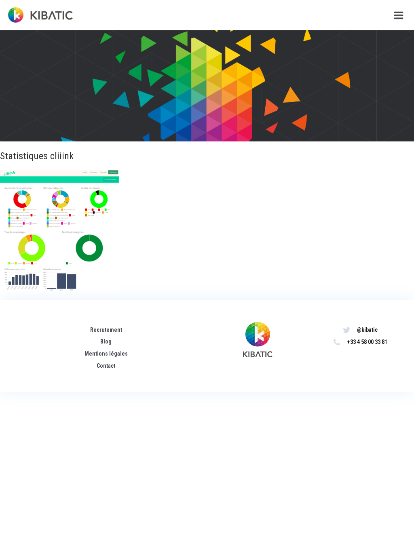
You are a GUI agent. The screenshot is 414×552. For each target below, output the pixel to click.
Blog (106, 341)
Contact (106, 365)
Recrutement (106, 330)
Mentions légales (106, 353)
